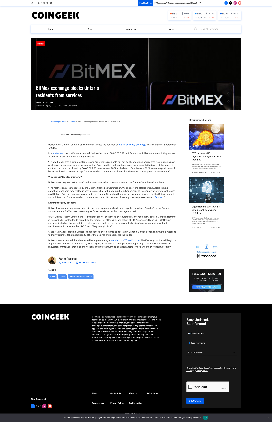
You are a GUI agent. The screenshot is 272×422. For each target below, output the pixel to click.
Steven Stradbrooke (200, 172)
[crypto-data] (179, 15)
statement (58, 153)
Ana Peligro (197, 227)
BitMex (52, 276)
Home (50, 29)
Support (159, 197)
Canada (62, 276)
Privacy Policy (117, 403)
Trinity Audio (75, 135)
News (90, 29)
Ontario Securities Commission (81, 276)
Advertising (152, 393)
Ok (205, 417)
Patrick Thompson (45, 102)
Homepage (55, 122)
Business (40, 43)
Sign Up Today (195, 401)
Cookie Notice (135, 403)
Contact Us (115, 393)
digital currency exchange (132, 144)
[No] (268, 417)
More (171, 29)
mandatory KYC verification (125, 240)
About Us (133, 393)
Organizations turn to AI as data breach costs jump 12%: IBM (206, 209)
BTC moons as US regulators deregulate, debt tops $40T (177, 3)
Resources (131, 29)
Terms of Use (98, 403)
